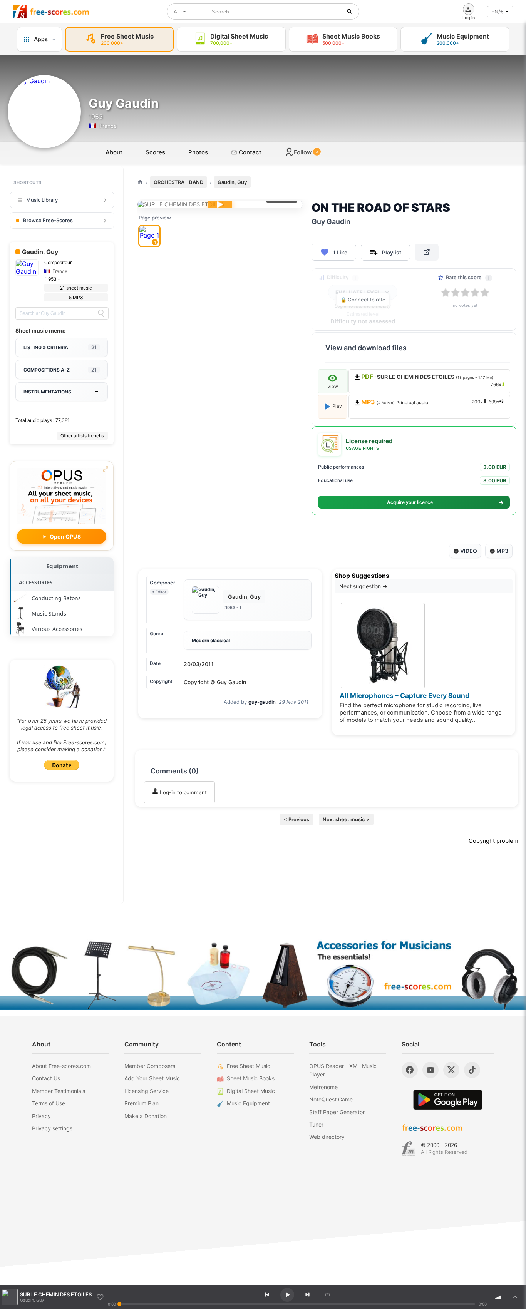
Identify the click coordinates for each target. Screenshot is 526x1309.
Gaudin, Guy (232, 182)
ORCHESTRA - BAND (178, 182)
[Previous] (267, 1295)
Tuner (316, 1124)
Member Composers (149, 1066)
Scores (155, 152)
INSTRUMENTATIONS (47, 392)
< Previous (296, 819)
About (114, 152)
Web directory (327, 1136)
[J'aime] (100, 1297)
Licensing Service (146, 1091)
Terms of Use (48, 1103)
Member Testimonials (58, 1091)
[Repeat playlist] (327, 1294)
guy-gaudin (262, 702)
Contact (249, 152)
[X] (451, 1070)
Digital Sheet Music (251, 1091)
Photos (198, 152)
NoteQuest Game (331, 1099)
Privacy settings (52, 1128)
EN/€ (497, 11)
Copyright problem (493, 840)
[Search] (101, 313)
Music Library (42, 200)
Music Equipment (248, 1103)
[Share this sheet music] (427, 252)
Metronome (323, 1087)
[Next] (307, 1295)
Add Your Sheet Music (152, 1078)
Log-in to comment (182, 792)
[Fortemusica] (408, 1148)
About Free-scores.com (61, 1066)
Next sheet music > (346, 819)
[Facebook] (410, 1070)
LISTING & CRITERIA (60, 347)
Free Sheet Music (248, 1066)
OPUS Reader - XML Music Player (343, 1070)
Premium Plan (141, 1103)
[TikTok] (472, 1070)
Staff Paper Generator (337, 1112)
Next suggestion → (363, 586)
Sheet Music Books (251, 1078)
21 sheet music (76, 288)
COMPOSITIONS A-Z (60, 370)
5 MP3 (76, 297)
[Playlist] (515, 1297)
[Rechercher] (349, 11)
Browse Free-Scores (48, 220)
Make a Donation (145, 1116)
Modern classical (211, 640)
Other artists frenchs (82, 436)
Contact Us (46, 1078)
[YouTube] (430, 1070)
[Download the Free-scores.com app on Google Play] (447, 1100)
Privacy (41, 1116)
